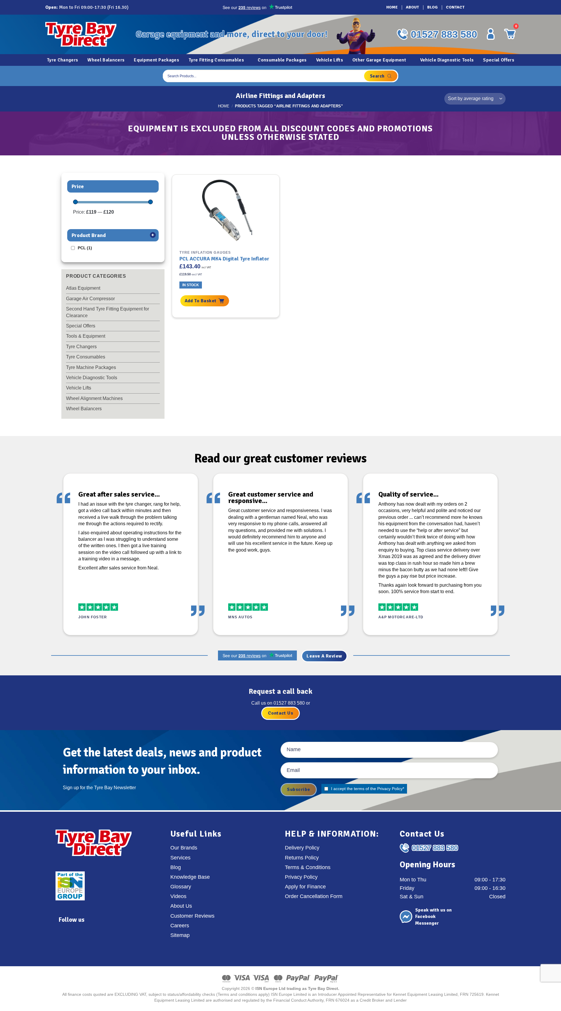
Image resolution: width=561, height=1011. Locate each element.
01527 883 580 (444, 34)
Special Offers (498, 60)
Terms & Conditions (307, 867)
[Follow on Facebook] (474, 7)
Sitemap (180, 935)
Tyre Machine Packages (91, 367)
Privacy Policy (390, 788)
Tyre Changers (62, 60)
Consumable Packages (282, 60)
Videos (178, 896)
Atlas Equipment (83, 288)
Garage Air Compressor (90, 298)
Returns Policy (302, 858)
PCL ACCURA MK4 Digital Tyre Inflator (224, 258)
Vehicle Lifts (329, 60)
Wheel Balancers (105, 60)
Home (392, 7)
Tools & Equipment (85, 336)
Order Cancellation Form (313, 896)
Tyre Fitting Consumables (216, 60)
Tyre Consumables (85, 356)
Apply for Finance (305, 887)
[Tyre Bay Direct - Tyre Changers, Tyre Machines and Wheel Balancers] (86, 34)
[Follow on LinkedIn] (499, 7)
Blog (432, 7)
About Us (181, 906)
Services (180, 858)
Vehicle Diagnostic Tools (447, 60)
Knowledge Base (190, 877)
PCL (85, 248)
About (412, 7)
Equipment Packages (156, 60)
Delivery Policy (302, 848)
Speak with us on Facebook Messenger (433, 916)
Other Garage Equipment (379, 60)
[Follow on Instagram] (483, 7)
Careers (179, 925)
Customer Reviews (192, 916)
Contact (455, 7)
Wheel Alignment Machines (94, 398)
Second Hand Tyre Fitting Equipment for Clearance (107, 312)
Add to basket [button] (201, 301)
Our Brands (183, 848)
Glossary (180, 887)
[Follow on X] (491, 7)
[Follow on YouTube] (507, 7)
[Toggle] (156, 298)
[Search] (380, 76)
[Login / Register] (490, 34)
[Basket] (509, 76)
